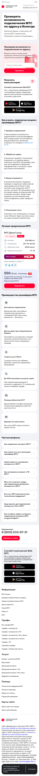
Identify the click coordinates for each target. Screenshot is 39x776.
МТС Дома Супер (13, 233)
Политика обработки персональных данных (19, 728)
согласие (11, 768)
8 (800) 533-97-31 (30, 8)
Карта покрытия (7, 604)
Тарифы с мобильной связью (12, 649)
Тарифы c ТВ (6, 642)
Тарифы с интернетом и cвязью (13, 639)
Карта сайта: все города (10, 707)
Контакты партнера (9, 690)
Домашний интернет (9, 666)
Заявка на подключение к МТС (13, 601)
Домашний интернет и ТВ (11, 669)
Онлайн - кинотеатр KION (11, 659)
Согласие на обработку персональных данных (18, 733)
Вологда (7, 2)
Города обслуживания (10, 696)
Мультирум (6, 662)
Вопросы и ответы (8, 693)
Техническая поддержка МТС (12, 686)
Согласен (32, 769)
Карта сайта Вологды (9, 710)
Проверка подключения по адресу (14, 598)
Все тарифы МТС (8, 625)
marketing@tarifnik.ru (27, 761)
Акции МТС (6, 608)
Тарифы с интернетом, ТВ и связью (14, 635)
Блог (3, 615)
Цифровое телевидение (10, 676)
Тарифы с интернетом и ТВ (11, 632)
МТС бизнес (6, 594)
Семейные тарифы (8, 645)
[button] (19, 33)
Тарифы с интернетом (10, 628)
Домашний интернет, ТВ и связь (13, 673)
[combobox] (19, 65)
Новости (5, 611)
